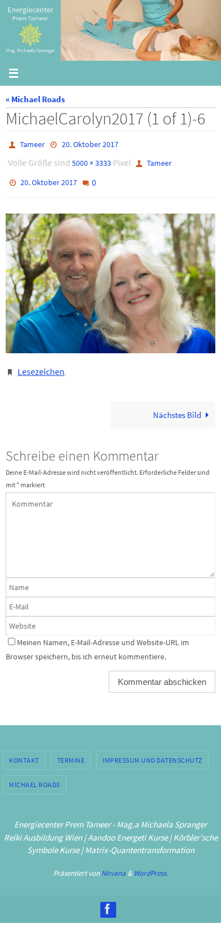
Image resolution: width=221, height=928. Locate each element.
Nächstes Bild (177, 404)
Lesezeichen (41, 361)
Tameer (32, 144)
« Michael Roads (35, 99)
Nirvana (113, 862)
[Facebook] (107, 898)
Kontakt (24, 749)
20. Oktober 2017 (90, 144)
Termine (71, 749)
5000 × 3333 (91, 160)
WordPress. (151, 862)
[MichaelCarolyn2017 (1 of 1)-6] (110, 275)
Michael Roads (34, 774)
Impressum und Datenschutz (152, 749)
